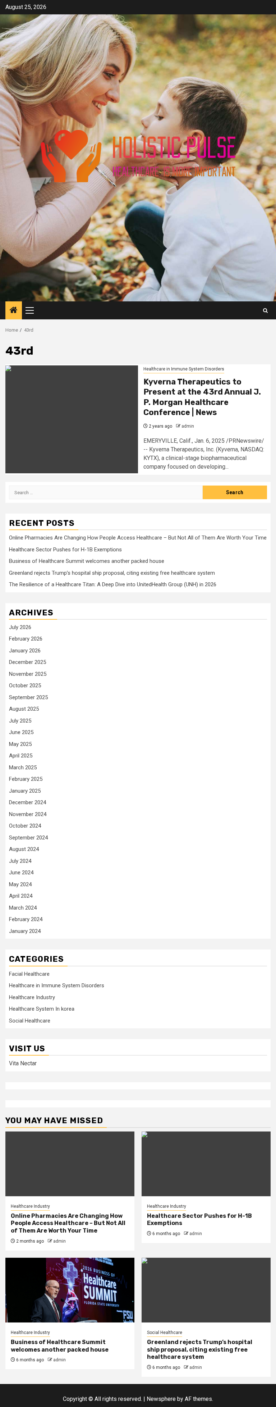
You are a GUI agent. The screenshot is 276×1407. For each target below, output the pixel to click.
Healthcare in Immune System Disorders (183, 369)
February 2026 (25, 639)
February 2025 (25, 779)
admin (187, 426)
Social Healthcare (29, 1020)
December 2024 (27, 802)
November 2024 (27, 814)
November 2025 (27, 674)
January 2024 (25, 931)
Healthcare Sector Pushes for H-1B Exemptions (65, 549)
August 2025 (24, 709)
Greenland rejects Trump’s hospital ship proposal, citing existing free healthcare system (112, 573)
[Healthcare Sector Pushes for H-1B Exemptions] (206, 1163)
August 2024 (24, 849)
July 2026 (20, 627)
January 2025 (25, 791)
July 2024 (20, 861)
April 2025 (20, 755)
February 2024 (25, 919)
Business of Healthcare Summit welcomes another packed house (86, 561)
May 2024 (20, 884)
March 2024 (23, 908)
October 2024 (25, 826)
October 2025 (25, 685)
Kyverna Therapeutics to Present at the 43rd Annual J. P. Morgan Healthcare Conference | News (202, 397)
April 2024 (20, 896)
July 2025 (20, 721)
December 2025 (27, 662)
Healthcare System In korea (41, 1009)
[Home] (14, 311)
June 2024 (21, 872)
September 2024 (28, 837)
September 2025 (28, 697)
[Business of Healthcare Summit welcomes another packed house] (69, 1290)
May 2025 (20, 744)
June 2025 (21, 732)
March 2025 (23, 767)
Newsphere (161, 1398)
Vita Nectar (23, 1063)
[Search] (265, 311)
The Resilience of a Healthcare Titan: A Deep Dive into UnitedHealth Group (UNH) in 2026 (112, 584)
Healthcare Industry (32, 997)
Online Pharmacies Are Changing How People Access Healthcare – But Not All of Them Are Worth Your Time (138, 537)
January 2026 (25, 650)
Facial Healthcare (29, 974)
